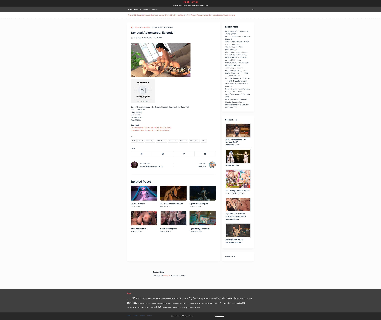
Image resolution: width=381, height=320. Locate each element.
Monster (162, 15)
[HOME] (131, 27)
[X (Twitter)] (162, 153)
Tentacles (175, 308)
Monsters (131, 307)
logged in (166, 275)
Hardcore (200, 303)
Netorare (183, 15)
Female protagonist (153, 303)
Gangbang (176, 303)
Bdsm (172, 15)
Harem (206, 303)
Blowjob (177, 15)
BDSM (186, 299)
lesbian (211, 303)
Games (145, 9)
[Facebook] (141, 153)
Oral (204, 141)
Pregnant (140, 15)
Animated (170, 298)
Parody (199, 15)
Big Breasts (161, 141)
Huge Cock (194, 141)
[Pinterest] (184, 153)
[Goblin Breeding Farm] (173, 218)
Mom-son (147, 15)
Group (167, 15)
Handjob (195, 303)
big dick (213, 298)
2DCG (129, 298)
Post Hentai (190, 1)
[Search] (253, 9)
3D (133, 141)
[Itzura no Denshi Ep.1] (144, 218)
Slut (169, 307)
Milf (135, 15)
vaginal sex (189, 307)
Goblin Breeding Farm (168, 229)
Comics (136, 9)
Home (130, 9)
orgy (150, 307)
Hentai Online (230, 256)
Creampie (173, 141)
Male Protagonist (223, 303)
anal (141, 141)
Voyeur (197, 308)
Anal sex (131, 15)
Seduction (165, 307)
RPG (158, 307)
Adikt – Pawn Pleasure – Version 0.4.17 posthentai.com (236, 142)
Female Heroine (142, 303)
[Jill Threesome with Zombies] (173, 193)
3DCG (138, 298)
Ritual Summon (232, 165)
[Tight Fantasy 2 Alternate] (203, 218)
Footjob (164, 303)
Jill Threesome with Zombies (171, 204)
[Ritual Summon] (239, 156)
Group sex (188, 303)
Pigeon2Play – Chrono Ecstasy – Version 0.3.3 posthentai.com (236, 216)
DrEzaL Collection (138, 204)
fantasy (132, 303)
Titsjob (182, 307)
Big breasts (213, 15)
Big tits (220, 298)
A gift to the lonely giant (199, 204)
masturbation (236, 303)
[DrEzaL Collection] (144, 193)
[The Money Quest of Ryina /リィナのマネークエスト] (239, 179)
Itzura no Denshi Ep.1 (139, 229)
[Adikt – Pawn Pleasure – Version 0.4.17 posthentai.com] (239, 130)
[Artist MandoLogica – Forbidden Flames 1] (239, 231)
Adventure (150, 298)
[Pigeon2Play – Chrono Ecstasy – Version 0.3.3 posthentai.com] (239, 205)
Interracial (154, 15)
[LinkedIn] (205, 153)
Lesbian (220, 15)
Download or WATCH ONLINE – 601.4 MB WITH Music (151, 128)
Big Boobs (194, 298)
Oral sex (144, 307)
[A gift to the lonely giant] (203, 193)
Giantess (205, 15)
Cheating (232, 15)
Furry (188, 15)
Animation (150, 141)
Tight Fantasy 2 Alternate (199, 229)
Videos (154, 9)
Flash (160, 303)
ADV (144, 298)
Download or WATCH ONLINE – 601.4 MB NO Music (150, 130)
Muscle (225, 15)
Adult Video (158, 38)
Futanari (194, 15)
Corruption (239, 298)
